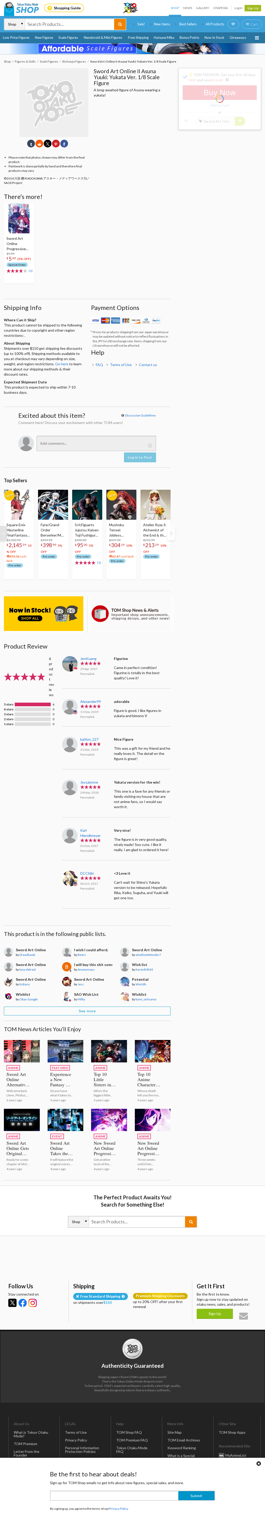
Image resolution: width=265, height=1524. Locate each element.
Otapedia (220, 8)
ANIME (13, 1068)
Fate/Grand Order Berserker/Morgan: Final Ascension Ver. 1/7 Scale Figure (53, 530)
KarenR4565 (144, 969)
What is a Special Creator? (181, 1457)
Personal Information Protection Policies (82, 1450)
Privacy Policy (76, 1440)
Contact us (148, 364)
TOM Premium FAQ (132, 1440)
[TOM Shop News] (131, 613)
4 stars (8, 709)
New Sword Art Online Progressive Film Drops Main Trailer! (148, 1156)
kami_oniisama (146, 999)
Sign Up (253, 8)
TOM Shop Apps (232, 1432)
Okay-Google (28, 999)
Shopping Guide (67, 8)
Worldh (141, 984)
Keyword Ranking (181, 1448)
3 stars (8, 714)
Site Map (174, 1432)
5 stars (8, 704)
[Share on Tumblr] (31, 143)
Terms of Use (121, 364)
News (187, 8)
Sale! (141, 24)
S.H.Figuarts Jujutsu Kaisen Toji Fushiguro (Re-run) (87, 530)
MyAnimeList (235, 1455)
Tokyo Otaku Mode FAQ (132, 1450)
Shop (175, 8)
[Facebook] (22, 1303)
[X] (12, 1303)
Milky (81, 999)
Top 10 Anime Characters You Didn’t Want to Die (148, 1084)
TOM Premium (25, 1443)
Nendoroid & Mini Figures (103, 37)
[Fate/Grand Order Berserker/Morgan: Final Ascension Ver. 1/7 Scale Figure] (53, 505)
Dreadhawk (27, 955)
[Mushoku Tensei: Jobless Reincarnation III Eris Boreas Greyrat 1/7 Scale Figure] (121, 505)
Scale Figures (68, 37)
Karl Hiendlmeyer (90, 833)
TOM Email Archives (183, 1440)
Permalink (87, 674)
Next (171, 533)
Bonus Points (189, 37)
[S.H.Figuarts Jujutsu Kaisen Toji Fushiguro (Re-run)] (87, 505)
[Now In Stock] (43, 613)
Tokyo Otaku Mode (130, 8)
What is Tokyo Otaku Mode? (31, 1434)
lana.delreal (27, 969)
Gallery (202, 8)
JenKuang (88, 658)
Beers (82, 955)
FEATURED (60, 1068)
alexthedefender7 (148, 955)
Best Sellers (188, 24)
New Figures (44, 37)
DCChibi (87, 873)
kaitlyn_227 (89, 739)
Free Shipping (138, 37)
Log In (238, 8)
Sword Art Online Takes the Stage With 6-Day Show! (60, 1156)
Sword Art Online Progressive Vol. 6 (16, 243)
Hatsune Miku (164, 37)
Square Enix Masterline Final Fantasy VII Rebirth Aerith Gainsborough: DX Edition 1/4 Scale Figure (18, 530)
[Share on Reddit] (39, 143)
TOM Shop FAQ (129, 1432)
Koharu (24, 984)
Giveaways (238, 37)
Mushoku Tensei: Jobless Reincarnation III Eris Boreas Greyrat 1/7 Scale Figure (120, 530)
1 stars (8, 724)
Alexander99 (90, 701)
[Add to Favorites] (27, 208)
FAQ (99, 364)
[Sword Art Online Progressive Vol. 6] (19, 218)
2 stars (8, 719)
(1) (31, 271)
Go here (61, 364)
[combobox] (69, 24)
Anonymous (86, 969)
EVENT (57, 1136)
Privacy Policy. (119, 1509)
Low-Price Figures (16, 37)
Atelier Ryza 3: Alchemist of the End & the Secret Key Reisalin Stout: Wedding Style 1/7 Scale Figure (155, 530)
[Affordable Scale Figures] (132, 48)
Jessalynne (89, 782)
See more (87, 1011)
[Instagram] (32, 1303)
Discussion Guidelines (140, 415)
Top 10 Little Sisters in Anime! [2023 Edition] (102, 1087)
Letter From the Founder (26, 1453)
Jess (81, 984)
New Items (162, 24)
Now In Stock (214, 37)
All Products (215, 24)
